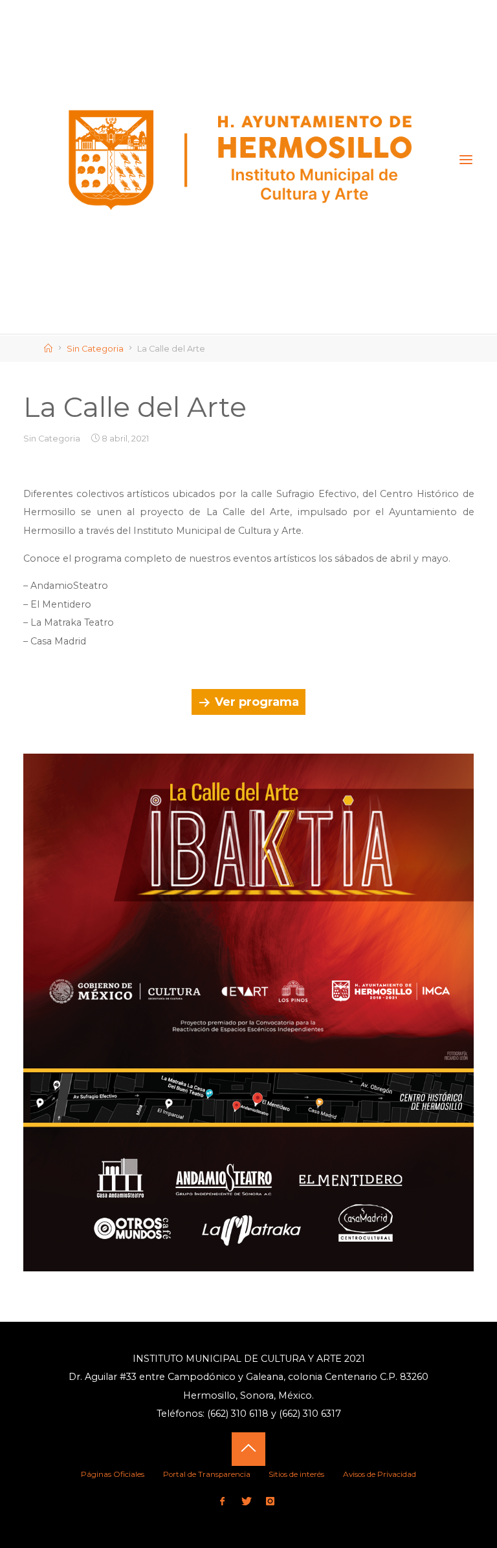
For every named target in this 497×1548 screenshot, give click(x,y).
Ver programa (257, 702)
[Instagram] (271, 1502)
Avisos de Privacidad (379, 1474)
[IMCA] (241, 159)
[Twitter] (246, 1502)
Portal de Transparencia (206, 1474)
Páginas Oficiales (112, 1474)
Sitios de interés (296, 1474)
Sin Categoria (95, 349)
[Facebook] (222, 1502)
